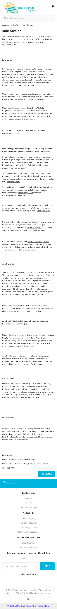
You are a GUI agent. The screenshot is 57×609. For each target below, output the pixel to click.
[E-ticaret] (28, 606)
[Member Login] (45, 7)
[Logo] (21, 7)
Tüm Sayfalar (46, 474)
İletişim (28, 503)
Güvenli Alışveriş (28, 518)
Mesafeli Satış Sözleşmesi (28, 532)
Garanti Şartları (28, 543)
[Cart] (52, 8)
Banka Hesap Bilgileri (28, 507)
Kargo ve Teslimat (28, 523)
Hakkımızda (28, 498)
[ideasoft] (13, 606)
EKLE (47, 566)
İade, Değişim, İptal (28, 527)
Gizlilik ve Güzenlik (28, 547)
